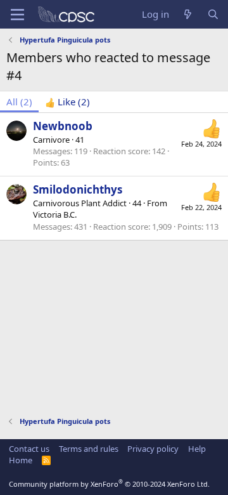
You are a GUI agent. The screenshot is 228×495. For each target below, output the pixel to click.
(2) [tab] (19, 101)
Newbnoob (62, 126)
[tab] (67, 101)
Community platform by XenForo (109, 484)
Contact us (29, 448)
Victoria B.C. (55, 214)
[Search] (213, 14)
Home (20, 460)
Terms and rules (88, 448)
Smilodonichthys (77, 189)
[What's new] (187, 14)
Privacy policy (153, 448)
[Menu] (17, 14)
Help (197, 448)
